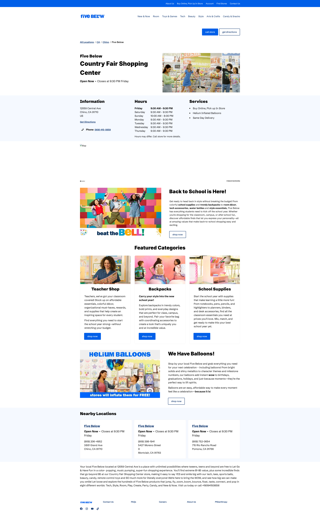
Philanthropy (221, 502)
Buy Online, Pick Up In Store (190, 3)
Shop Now (177, 234)
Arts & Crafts (213, 16)
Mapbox (229, 181)
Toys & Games (169, 16)
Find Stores (221, 3)
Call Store (210, 32)
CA (98, 42)
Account (210, 3)
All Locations (87, 42)
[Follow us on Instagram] (87, 508)
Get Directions (229, 32)
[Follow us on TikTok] (97, 508)
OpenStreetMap (236, 181)
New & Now (144, 16)
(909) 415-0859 (103, 129)
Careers (163, 502)
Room (156, 16)
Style (201, 16)
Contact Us (235, 3)
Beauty (191, 16)
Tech (182, 16)
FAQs (133, 502)
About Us (170, 3)
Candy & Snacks (231, 16)
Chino (106, 42)
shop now (176, 401)
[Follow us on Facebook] (81, 508)
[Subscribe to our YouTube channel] (92, 508)
